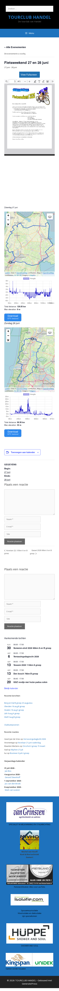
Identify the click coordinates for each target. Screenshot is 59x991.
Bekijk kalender (11, 688)
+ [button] (8, 215)
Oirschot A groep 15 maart (34, 746)
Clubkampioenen (11, 724)
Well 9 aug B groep (12, 717)
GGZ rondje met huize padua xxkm (30, 682)
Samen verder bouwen (16, 968)
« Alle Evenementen (15, 47)
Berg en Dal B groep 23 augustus (18, 703)
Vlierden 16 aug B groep (14, 706)
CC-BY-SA (17, 275)
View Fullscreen (29, 74)
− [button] (8, 220)
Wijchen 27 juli (17, 749)
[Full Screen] (8, 224)
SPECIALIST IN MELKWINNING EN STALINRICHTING (29, 824)
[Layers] (50, 216)
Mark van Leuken (12, 790)
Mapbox (33, 275)
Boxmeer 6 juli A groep (19, 753)
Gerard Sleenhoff (12, 777)
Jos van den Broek (13, 783)
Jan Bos (8, 771)
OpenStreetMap (21, 273)
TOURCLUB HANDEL (29, 17)
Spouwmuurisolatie (29, 910)
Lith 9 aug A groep (12, 713)
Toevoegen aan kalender (23, 452)
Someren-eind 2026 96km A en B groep (32, 648)
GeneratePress (29, 983)
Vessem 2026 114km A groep (27, 664)
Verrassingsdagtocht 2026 (26, 656)
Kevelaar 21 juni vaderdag (29, 742)
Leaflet (7, 273)
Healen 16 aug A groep (14, 710)
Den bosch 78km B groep (25, 673)
